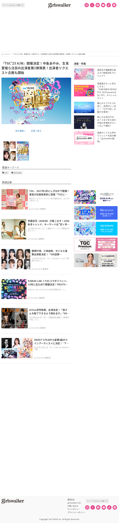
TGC (6, 173)
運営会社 (71, 499)
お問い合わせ (72, 506)
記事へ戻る (36, 130)
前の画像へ (20, 130)
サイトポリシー (73, 509)
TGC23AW (17, 173)
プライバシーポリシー (76, 512)
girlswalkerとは (74, 503)
